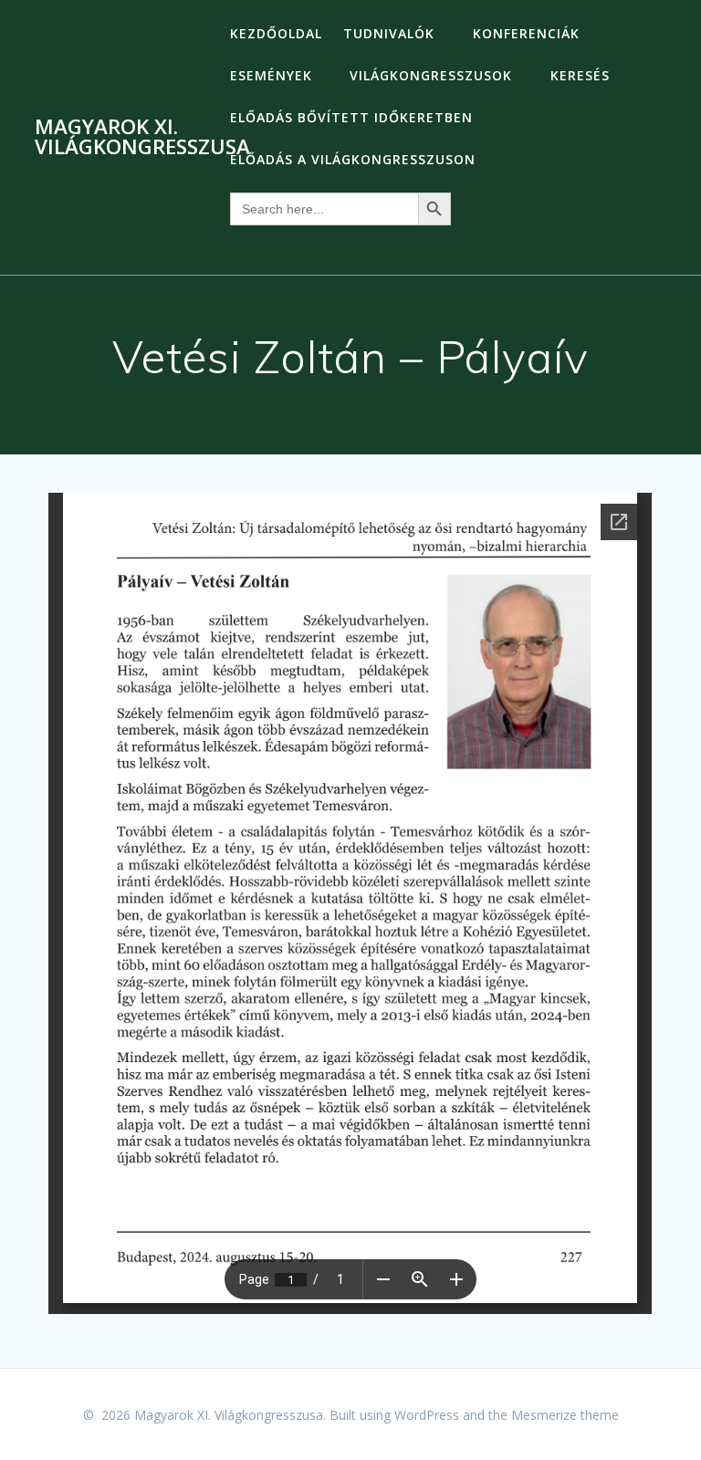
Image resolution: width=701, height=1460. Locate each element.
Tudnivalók (388, 33)
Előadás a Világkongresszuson (353, 159)
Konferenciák (526, 33)
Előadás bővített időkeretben (351, 117)
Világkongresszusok (431, 75)
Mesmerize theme (565, 1415)
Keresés (580, 75)
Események (271, 75)
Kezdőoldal (276, 33)
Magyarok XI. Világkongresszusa (142, 137)
